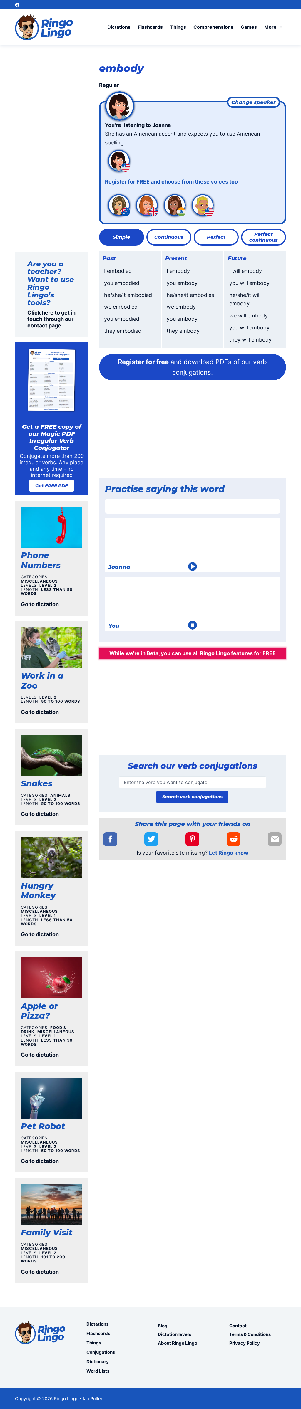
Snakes (36, 783)
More (270, 27)
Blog (163, 1326)
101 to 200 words (43, 1259)
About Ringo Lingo (177, 1343)
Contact (238, 1326)
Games (249, 27)
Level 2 (47, 585)
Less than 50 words (47, 591)
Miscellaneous (39, 581)
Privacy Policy (244, 1343)
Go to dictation (40, 604)
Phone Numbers (41, 560)
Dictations (119, 27)
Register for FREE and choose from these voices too (171, 182)
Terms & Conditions (250, 1334)
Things (178, 27)
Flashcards (150, 27)
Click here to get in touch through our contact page (51, 319)
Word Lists (97, 1371)
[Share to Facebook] (110, 839)
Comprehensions (213, 27)
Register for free (143, 362)
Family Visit (47, 1233)
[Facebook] (17, 5)
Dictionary (97, 1361)
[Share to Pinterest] (192, 839)
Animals (60, 795)
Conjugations (100, 1352)
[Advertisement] (192, 431)
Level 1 (47, 915)
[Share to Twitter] (151, 839)
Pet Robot (43, 1126)
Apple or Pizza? (39, 1011)
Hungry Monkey (38, 891)
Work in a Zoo (42, 681)
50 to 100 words (60, 701)
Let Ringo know (228, 853)
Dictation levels (174, 1334)
